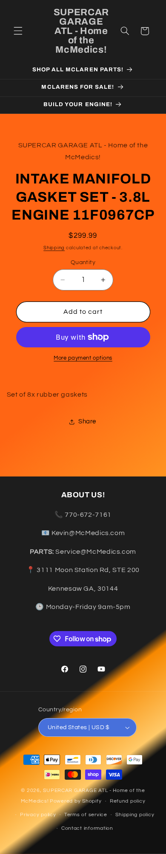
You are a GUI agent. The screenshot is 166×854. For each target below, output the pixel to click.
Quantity (83, 262)
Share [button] (87, 421)
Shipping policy (134, 814)
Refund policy (128, 801)
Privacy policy (38, 814)
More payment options (83, 358)
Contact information (87, 828)
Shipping (54, 247)
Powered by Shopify (75, 801)
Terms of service (85, 814)
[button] (18, 31)
